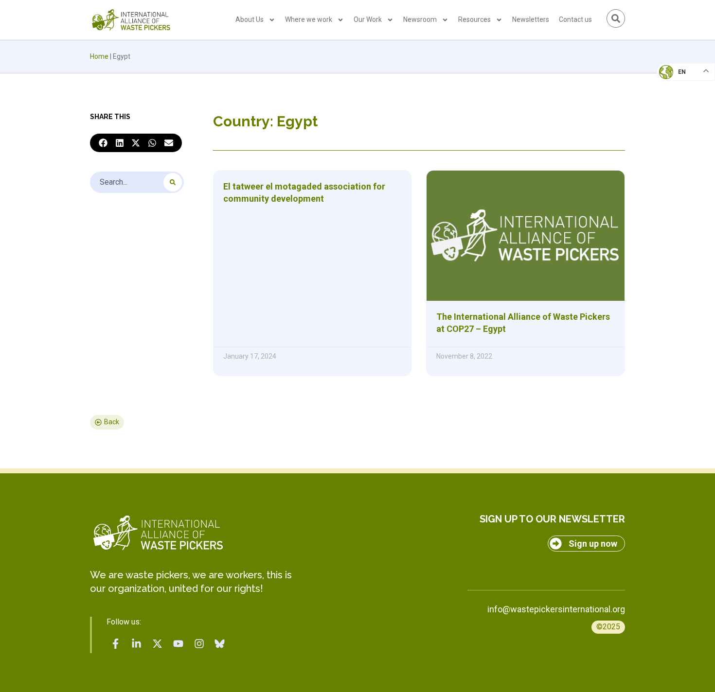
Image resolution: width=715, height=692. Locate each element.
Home (99, 56)
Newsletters (530, 19)
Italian (675, 100)
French (676, 80)
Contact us (575, 19)
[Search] (172, 182)
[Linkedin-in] (136, 644)
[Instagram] (199, 644)
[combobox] (137, 182)
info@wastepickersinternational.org (556, 609)
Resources (474, 19)
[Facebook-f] (116, 644)
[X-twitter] (157, 644)
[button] (103, 143)
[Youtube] (178, 644)
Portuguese (683, 119)
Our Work (368, 19)
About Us (249, 19)
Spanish (676, 139)
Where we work (308, 19)
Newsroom (420, 19)
